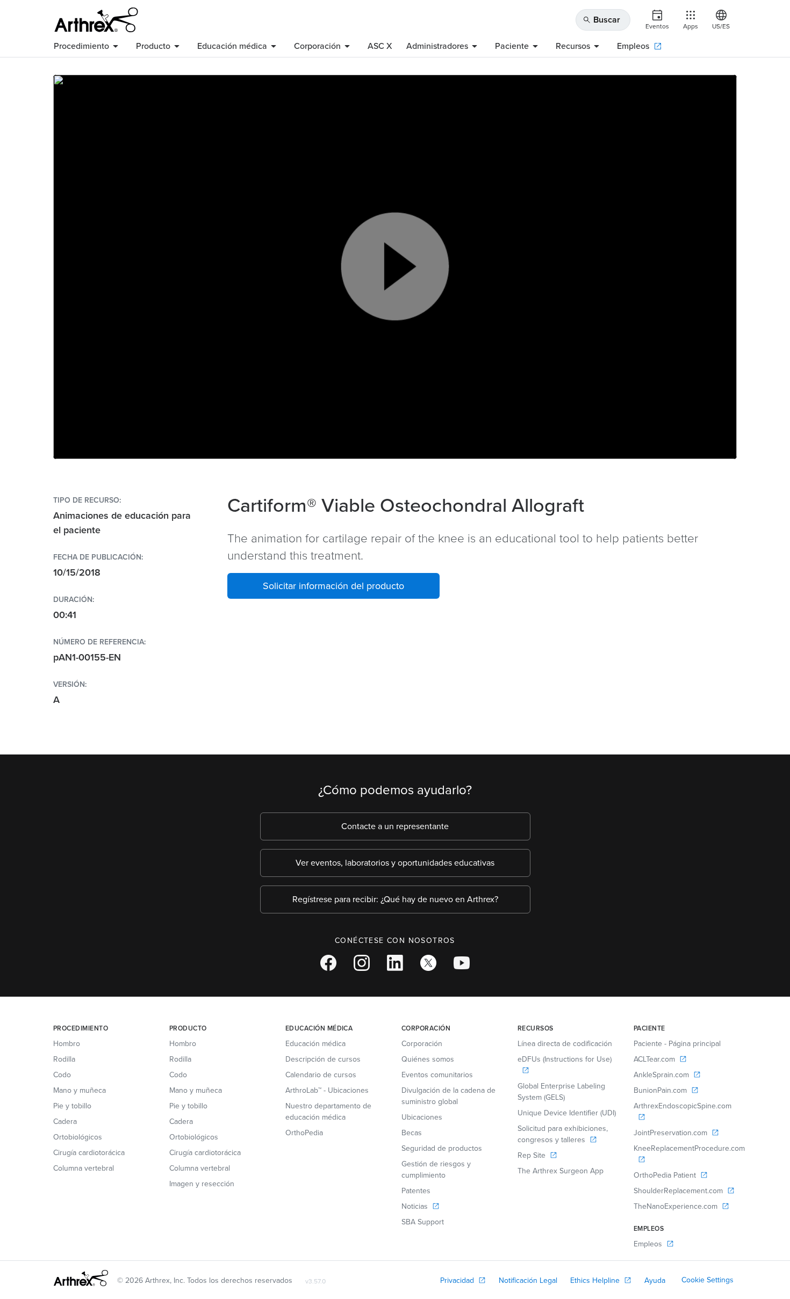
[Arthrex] (96, 20)
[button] (333, 586)
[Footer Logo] (81, 1278)
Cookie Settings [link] (707, 1280)
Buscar (601, 19)
